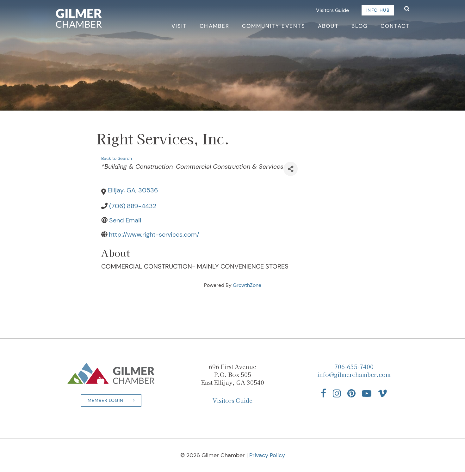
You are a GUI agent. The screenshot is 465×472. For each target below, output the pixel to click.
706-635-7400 (354, 366)
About (328, 25)
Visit (179, 25)
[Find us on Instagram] (337, 393)
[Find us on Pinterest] (351, 393)
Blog (359, 25)
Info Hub (377, 10)
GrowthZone (247, 285)
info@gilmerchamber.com (354, 374)
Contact (395, 25)
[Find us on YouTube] (367, 393)
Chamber (214, 25)
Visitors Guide (332, 10)
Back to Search (116, 158)
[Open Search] (407, 9)
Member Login (105, 400)
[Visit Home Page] (78, 18)
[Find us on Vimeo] (382, 393)
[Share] (290, 169)
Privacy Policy (267, 455)
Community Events (274, 25)
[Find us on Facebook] (324, 393)
